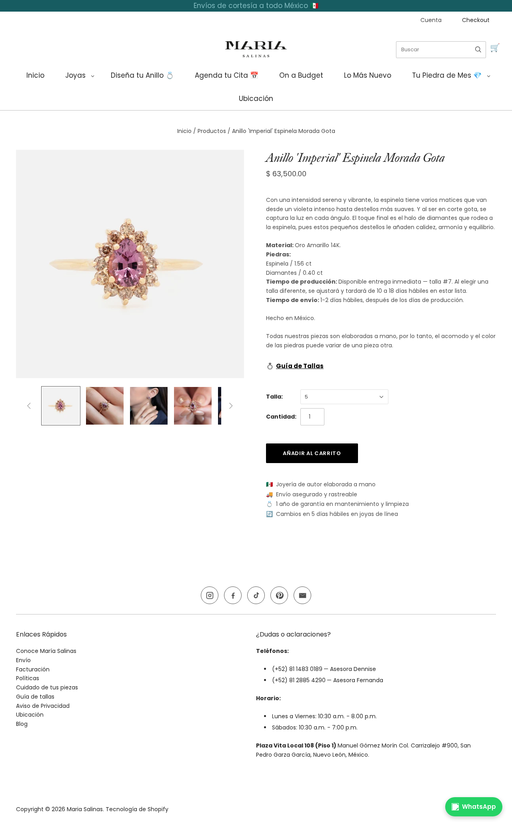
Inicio (35, 75)
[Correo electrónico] (302, 595)
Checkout (476, 20)
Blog (22, 724)
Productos (212, 131)
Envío (23, 660)
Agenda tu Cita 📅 (226, 75)
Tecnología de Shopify (137, 809)
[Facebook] (233, 595)
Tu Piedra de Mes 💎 (447, 75)
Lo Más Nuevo (367, 75)
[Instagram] (209, 595)
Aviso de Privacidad (43, 706)
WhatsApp (479, 806)
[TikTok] (256, 595)
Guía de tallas (35, 697)
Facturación (33, 669)
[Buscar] (478, 49)
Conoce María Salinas (46, 651)
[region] (256, 6)
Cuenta (431, 20)
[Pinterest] (279, 595)
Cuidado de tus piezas (47, 687)
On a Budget (301, 75)
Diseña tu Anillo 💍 (142, 75)
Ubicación (256, 98)
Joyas (75, 75)
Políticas (27, 678)
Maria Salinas (85, 809)
